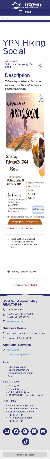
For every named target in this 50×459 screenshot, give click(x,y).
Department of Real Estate (23, 408)
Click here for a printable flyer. (19, 228)
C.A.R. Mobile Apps (18, 392)
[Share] (40, 66)
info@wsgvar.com (15, 321)
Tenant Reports (16, 389)
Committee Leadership (20, 372)
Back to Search (11, 61)
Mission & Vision (17, 366)
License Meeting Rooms (18, 354)
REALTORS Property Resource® (26, 395)
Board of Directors (18, 369)
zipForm (12, 386)
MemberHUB (13, 349)
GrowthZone (31, 284)
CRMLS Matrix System (20, 405)
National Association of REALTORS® (20, 419)
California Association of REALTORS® (21, 413)
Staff (11, 375)
